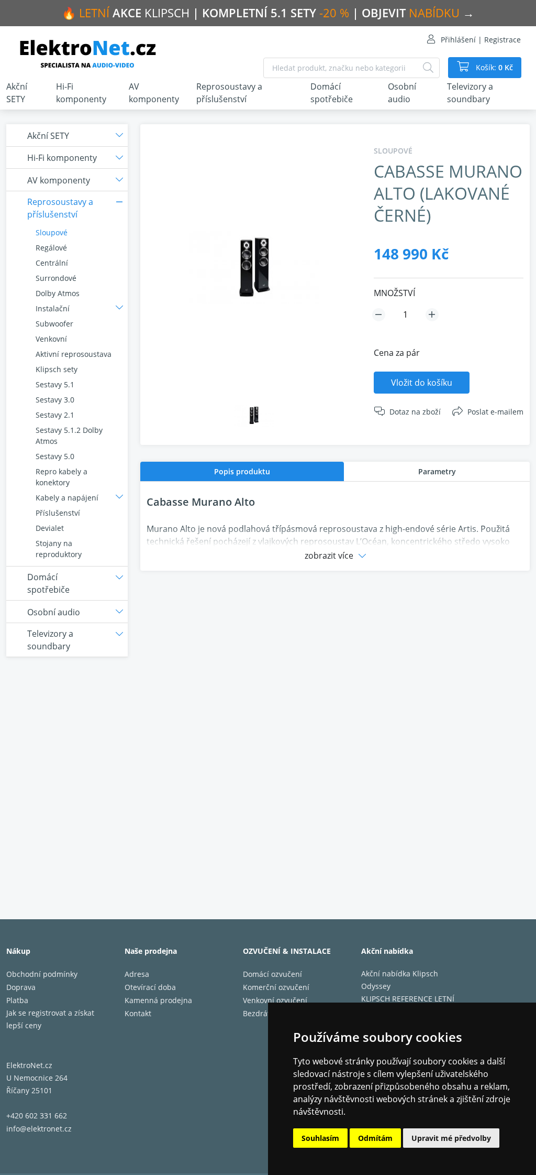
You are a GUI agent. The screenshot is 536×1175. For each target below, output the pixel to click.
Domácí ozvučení (272, 974)
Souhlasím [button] (320, 1138)
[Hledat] (428, 68)
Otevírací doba (150, 987)
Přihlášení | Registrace (481, 40)
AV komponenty (154, 93)
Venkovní (51, 339)
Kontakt (138, 1013)
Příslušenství (58, 513)
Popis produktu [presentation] (242, 471)
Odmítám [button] (375, 1138)
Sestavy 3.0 (55, 400)
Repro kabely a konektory (61, 476)
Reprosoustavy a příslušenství (229, 93)
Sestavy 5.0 (55, 456)
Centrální (52, 263)
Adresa (137, 974)
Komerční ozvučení (276, 987)
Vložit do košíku (421, 382)
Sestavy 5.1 (55, 384)
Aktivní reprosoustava (73, 354)
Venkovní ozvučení (275, 1000)
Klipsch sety (56, 369)
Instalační (53, 308)
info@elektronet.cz (39, 1129)
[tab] (242, 471)
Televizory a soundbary (470, 93)
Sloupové (52, 232)
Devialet (50, 528)
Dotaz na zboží (415, 412)
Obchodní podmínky (41, 974)
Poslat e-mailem (495, 412)
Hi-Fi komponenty (81, 93)
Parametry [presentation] (437, 471)
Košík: (493, 67)
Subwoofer (54, 324)
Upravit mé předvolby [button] (451, 1138)
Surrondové (56, 278)
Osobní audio (402, 93)
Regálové (51, 248)
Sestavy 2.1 (55, 415)
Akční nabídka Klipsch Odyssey (399, 980)
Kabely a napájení (67, 498)
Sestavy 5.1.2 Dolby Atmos (69, 435)
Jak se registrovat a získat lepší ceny (50, 1019)
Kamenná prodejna (158, 1000)
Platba (17, 1000)
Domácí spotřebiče (331, 93)
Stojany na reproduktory (59, 548)
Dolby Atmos (58, 293)
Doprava (21, 987)
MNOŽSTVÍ (394, 293)
